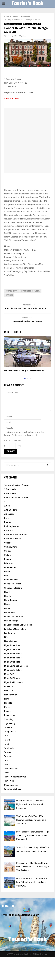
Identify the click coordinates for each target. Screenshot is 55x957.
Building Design (11, 526)
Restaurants (9, 715)
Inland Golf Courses (13, 617)
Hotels (7, 608)
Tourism (8, 756)
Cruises (7, 551)
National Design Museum (30, 291)
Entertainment (10, 567)
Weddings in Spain (12, 789)
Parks (7, 707)
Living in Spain (10, 641)
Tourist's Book (27, 3)
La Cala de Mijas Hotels (15, 629)
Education (9, 563)
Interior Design (11, 621)
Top (6, 736)
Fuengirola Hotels (12, 584)
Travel (7, 773)
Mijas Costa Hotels (13, 670)
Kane (8, 36)
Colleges (8, 543)
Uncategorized (11, 785)
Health (7, 592)
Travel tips (9, 781)
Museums (26, 24)
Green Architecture (13, 588)
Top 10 (7, 740)
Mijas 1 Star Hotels (13, 645)
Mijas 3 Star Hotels (13, 654)
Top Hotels (9, 748)
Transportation (11, 768)
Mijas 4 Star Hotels (13, 658)
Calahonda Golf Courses (15, 534)
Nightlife (8, 703)
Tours (7, 760)
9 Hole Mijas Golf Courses (16, 498)
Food (6, 575)
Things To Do (36, 24)
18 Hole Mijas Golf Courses (16, 485)
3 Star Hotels (10, 489)
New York (9, 295)
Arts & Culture (10, 510)
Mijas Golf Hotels (12, 678)
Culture (7, 555)
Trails (7, 764)
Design (7, 559)
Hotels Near (9, 612)
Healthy (7, 596)
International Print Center (27, 322)
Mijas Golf (9, 674)
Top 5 (6, 744)
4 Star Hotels (10, 493)
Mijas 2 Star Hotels (13, 649)
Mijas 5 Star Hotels (13, 662)
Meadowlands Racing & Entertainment (24, 371)
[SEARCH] (48, 465)
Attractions (8, 24)
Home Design (10, 600)
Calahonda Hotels (12, 538)
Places (7, 711)
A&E (6, 502)
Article (7, 506)
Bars (6, 518)
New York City (10, 695)
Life (6, 637)
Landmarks (18, 24)
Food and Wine (11, 580)
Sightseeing (9, 723)
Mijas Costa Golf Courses (16, 666)
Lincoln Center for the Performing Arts (27, 309)
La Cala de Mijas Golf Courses (18, 625)
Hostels (7, 604)
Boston (7, 522)
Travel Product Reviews (15, 777)
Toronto (8, 752)
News (6, 699)
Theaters (8, 727)
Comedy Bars (10, 547)
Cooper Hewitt (11, 291)
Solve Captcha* (12, 441)
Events (7, 571)
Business (8, 530)
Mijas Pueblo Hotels (13, 682)
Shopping (8, 719)
